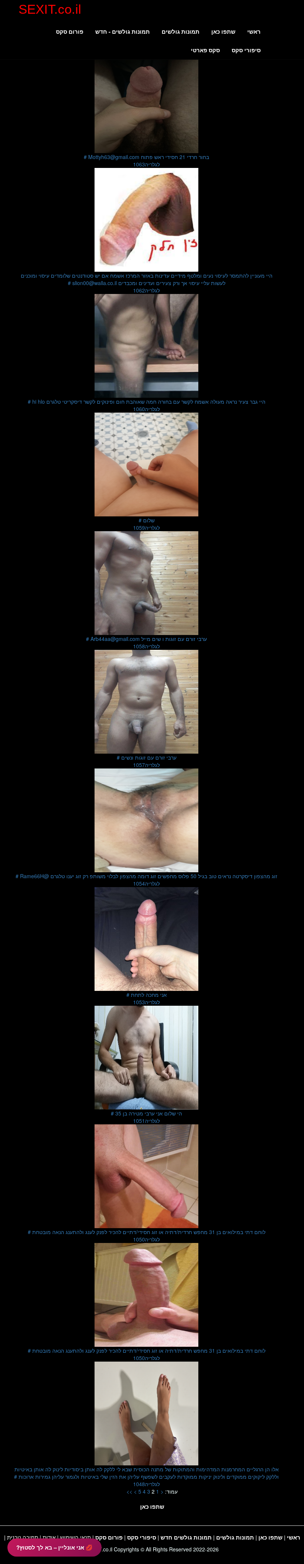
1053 (146, 1002)
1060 (146, 409)
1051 (146, 1120)
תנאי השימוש (75, 1537)
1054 (146, 883)
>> (129, 1491)
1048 (146, 1484)
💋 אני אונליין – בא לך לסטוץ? (54, 1547)
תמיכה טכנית (22, 1537)
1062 (146, 290)
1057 (146, 764)
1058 (146, 646)
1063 (146, 164)
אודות (49, 1537)
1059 (146, 527)
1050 (146, 1239)
